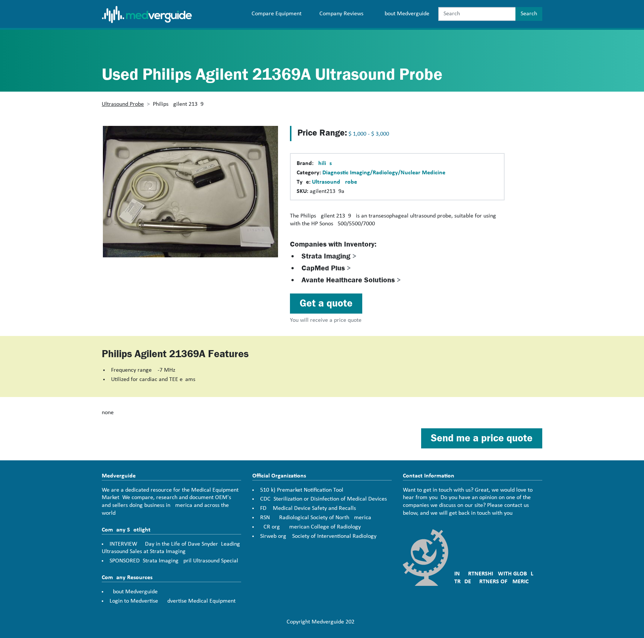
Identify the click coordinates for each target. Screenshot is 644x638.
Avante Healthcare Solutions (351, 280)
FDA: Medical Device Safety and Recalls (308, 508)
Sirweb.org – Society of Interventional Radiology (318, 536)
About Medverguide (405, 14)
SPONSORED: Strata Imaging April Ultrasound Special (174, 561)
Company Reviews (341, 14)
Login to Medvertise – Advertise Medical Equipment (173, 601)
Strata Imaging (329, 256)
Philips (323, 163)
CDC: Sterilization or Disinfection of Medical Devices (323, 499)
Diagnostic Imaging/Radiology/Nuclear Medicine (383, 173)
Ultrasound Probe (123, 104)
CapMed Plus (326, 268)
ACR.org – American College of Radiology (310, 527)
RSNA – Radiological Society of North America (315, 518)
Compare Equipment (277, 14)
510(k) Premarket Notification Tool (301, 490)
